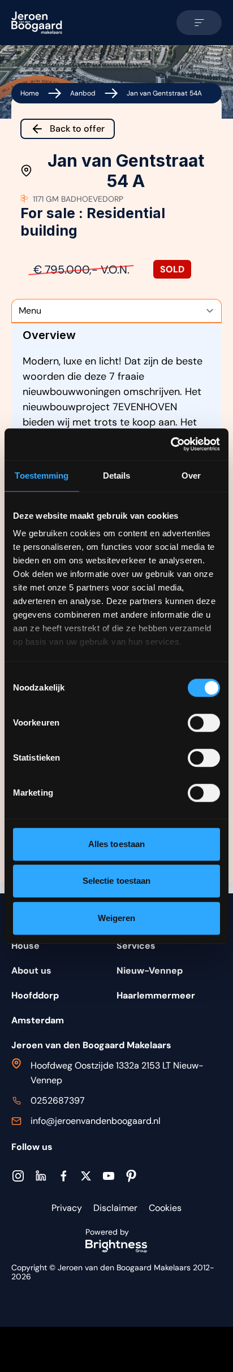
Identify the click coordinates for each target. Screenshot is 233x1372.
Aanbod (83, 93)
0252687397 (58, 1100)
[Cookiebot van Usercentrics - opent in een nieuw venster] (170, 444)
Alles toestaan (116, 844)
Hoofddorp (35, 995)
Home (29, 93)
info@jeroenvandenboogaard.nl (96, 1121)
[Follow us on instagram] (18, 1176)
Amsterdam (37, 1020)
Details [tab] (117, 475)
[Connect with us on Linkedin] (41, 1176)
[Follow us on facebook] (63, 1176)
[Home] (36, 22)
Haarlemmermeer (155, 995)
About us (31, 970)
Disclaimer (115, 1208)
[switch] (204, 723)
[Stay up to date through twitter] (86, 1176)
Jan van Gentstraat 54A (164, 93)
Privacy (66, 1208)
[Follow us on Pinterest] (131, 1176)
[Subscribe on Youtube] (108, 1176)
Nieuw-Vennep (149, 970)
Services (136, 946)
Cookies (165, 1208)
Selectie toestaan (117, 880)
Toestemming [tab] (41, 475)
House (25, 946)
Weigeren (117, 918)
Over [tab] (191, 475)
